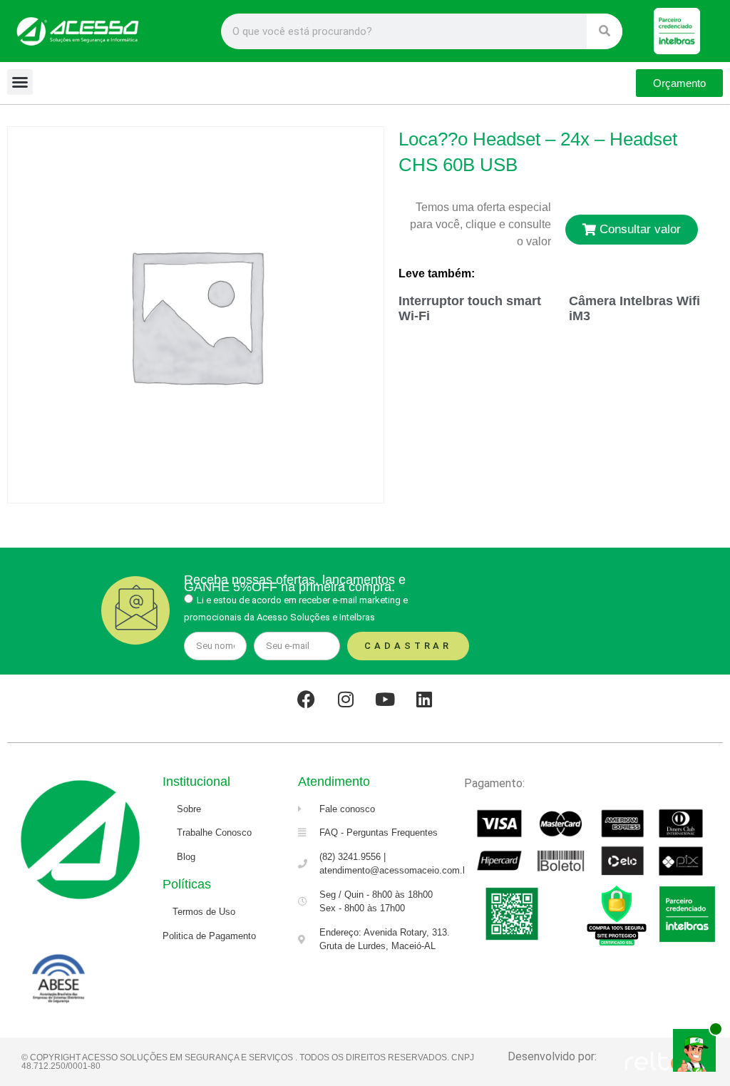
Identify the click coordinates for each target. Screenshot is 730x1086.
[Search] (604, 31)
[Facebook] (306, 699)
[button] (20, 82)
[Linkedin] (424, 699)
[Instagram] (346, 699)
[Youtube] (385, 699)
